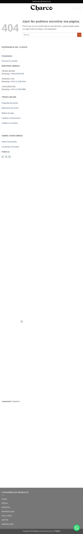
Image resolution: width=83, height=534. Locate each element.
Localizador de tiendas (10, 147)
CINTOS (5, 520)
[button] (3, 8)
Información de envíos (10, 108)
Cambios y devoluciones (11, 118)
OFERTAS (6, 507)
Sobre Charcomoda (9, 142)
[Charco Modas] (41, 8)
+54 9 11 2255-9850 (18, 89)
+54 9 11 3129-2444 (18, 81)
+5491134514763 (17, 74)
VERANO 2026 (7, 524)
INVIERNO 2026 (8, 512)
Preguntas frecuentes (10, 103)
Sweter (4, 499)
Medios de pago (8, 113)
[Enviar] (79, 35)
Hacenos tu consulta (9, 61)
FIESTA (5, 503)
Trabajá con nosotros (10, 123)
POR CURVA (7, 516)
